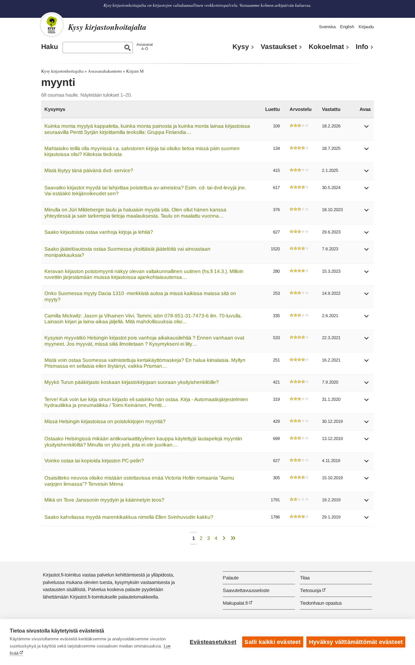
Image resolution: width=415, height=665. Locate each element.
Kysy (240, 47)
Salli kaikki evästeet (272, 642)
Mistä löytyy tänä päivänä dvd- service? (88, 170)
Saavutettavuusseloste (246, 590)
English (347, 26)
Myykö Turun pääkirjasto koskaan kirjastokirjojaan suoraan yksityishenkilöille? (131, 382)
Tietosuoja (310, 590)
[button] (367, 128)
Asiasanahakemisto (105, 71)
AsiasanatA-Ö (144, 46)
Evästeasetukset (213, 642)
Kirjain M (135, 71)
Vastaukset (279, 47)
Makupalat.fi (235, 603)
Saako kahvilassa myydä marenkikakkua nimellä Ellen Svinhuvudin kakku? (128, 517)
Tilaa (305, 577)
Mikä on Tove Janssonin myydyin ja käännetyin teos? (104, 500)
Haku (49, 47)
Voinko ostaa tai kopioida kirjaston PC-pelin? (94, 460)
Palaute (231, 577)
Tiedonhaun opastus (321, 603)
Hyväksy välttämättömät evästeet (356, 642)
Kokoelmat (326, 47)
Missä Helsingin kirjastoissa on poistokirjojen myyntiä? (105, 421)
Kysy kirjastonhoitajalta (62, 71)
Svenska (327, 26)
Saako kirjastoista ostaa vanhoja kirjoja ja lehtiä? (98, 232)
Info (362, 47)
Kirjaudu (366, 26)
